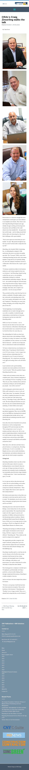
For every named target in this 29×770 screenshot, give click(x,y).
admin (18, 24)
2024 (3, 661)
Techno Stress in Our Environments (11, 719)
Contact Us (4, 691)
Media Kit (4, 689)
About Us (4, 652)
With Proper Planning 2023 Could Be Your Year (8, 607)
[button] (14, 9)
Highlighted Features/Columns (9, 671)
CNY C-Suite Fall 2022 (11, 598)
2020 (3, 669)
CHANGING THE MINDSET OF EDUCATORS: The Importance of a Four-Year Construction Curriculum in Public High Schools (14, 709)
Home (3, 650)
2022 (3, 665)
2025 (3, 658)
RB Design (18, 766)
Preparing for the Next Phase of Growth (12, 713)
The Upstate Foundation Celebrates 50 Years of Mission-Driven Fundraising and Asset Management (13, 703)
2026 (3, 656)
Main (3, 648)
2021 (3, 667)
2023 (3, 663)
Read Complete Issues (7, 654)
